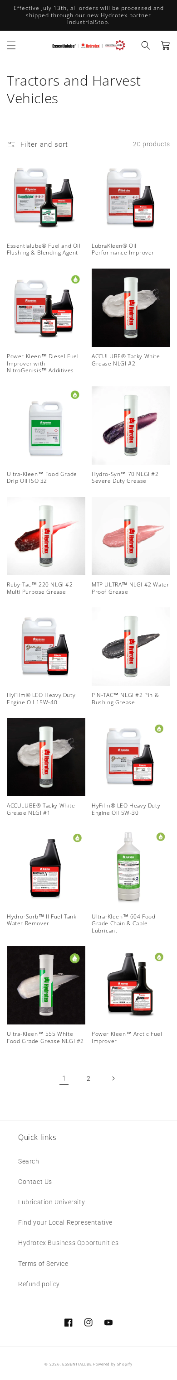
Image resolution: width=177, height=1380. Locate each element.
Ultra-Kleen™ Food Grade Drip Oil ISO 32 (42, 478)
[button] (11, 45)
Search (28, 1161)
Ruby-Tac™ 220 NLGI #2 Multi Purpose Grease (40, 588)
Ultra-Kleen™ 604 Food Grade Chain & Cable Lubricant (124, 923)
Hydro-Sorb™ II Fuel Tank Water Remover (41, 920)
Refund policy (39, 1284)
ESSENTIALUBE (77, 1364)
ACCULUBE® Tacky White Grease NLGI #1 (41, 809)
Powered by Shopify (113, 1364)
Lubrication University (51, 1202)
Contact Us (35, 1181)
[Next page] (113, 1078)
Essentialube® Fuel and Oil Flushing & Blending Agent (44, 249)
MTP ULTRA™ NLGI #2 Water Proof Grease (130, 588)
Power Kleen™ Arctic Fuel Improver (127, 1037)
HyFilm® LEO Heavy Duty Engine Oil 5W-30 (126, 809)
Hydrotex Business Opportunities (68, 1242)
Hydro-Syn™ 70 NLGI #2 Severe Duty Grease (125, 478)
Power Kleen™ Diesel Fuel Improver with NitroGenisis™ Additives (43, 363)
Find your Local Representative (65, 1222)
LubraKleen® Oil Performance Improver (123, 249)
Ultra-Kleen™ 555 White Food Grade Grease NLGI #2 (45, 1037)
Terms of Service (43, 1263)
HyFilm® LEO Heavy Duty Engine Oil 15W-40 (41, 699)
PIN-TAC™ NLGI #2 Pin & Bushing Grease (125, 699)
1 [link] (64, 1078)
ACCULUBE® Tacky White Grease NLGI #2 (126, 360)
